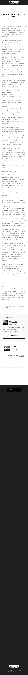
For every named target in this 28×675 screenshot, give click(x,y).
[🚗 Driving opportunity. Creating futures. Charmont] (14, 414)
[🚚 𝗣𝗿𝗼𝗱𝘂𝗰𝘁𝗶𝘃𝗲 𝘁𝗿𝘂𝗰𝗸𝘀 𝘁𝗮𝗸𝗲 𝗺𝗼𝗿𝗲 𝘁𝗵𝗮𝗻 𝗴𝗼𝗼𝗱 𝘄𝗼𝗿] (14, 508)
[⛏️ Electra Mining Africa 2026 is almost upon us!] (14, 468)
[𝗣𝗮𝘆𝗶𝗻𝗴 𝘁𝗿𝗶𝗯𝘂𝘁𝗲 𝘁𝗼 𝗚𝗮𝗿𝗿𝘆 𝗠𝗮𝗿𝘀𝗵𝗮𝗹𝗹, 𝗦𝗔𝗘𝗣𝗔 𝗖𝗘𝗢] (14, 655)
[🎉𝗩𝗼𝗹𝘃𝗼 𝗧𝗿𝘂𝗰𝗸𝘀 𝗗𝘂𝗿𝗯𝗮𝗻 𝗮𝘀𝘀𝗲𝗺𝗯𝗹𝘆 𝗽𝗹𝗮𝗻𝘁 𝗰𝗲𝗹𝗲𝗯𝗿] (14, 561)
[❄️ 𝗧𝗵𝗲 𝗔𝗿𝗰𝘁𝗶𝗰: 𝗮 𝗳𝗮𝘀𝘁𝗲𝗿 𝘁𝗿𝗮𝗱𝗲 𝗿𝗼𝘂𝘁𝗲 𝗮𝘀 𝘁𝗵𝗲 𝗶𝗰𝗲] (14, 642)
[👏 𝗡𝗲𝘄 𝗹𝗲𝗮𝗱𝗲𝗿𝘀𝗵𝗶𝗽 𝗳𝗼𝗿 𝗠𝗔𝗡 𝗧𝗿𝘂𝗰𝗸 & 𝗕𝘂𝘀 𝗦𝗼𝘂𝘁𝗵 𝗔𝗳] (14, 602)
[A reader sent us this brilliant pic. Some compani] (14, 454)
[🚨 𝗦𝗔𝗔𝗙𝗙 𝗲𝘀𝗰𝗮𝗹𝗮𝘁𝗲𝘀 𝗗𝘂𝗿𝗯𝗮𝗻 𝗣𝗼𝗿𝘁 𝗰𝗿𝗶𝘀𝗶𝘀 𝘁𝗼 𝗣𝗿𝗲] (14, 575)
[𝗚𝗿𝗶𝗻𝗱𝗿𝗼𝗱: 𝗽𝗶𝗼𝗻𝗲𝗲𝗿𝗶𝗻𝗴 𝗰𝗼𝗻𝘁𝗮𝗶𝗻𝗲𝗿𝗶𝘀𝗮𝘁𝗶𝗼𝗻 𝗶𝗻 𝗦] (14, 481)
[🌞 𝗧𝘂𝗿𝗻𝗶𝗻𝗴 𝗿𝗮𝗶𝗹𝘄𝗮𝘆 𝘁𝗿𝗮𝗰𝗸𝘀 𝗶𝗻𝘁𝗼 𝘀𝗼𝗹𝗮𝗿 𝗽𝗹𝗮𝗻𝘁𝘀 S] (14, 628)
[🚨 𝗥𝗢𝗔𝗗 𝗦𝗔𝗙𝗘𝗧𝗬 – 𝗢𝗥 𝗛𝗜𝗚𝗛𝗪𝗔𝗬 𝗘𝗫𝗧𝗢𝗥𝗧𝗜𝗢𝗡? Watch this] (14, 401)
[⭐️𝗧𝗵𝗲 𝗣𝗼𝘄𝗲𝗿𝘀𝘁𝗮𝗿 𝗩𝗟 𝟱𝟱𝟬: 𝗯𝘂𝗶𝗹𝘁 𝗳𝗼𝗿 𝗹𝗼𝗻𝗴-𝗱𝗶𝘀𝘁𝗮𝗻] (14, 428)
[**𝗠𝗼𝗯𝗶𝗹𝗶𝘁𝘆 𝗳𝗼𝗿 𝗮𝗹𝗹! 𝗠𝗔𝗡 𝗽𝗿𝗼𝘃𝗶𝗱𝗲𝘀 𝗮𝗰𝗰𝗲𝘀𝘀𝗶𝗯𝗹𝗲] (14, 441)
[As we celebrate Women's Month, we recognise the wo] (14, 495)
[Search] (19, 368)
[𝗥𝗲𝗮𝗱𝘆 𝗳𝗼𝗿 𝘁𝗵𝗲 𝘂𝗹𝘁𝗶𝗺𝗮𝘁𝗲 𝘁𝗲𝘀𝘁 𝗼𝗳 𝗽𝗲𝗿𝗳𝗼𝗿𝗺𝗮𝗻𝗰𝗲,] (14, 548)
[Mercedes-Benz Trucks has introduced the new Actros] (14, 521)
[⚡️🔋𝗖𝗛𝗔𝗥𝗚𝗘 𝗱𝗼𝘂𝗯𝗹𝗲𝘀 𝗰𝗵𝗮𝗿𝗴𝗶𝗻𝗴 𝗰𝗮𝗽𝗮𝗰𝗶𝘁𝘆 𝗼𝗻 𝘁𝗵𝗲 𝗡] (14, 588)
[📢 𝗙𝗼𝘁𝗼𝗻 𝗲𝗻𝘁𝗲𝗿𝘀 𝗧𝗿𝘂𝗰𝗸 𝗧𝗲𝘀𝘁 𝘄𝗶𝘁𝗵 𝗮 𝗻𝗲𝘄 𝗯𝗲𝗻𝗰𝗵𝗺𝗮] (14, 615)
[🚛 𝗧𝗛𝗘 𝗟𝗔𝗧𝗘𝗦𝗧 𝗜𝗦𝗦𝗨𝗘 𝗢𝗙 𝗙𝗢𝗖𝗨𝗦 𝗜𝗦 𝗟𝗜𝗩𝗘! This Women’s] (14, 535)
